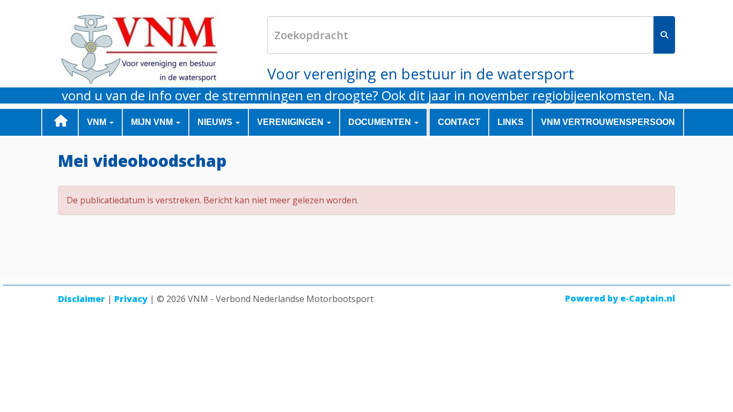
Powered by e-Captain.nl (620, 298)
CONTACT (459, 122)
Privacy (131, 299)
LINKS (510, 122)
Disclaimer (81, 299)
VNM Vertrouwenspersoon (608, 122)
